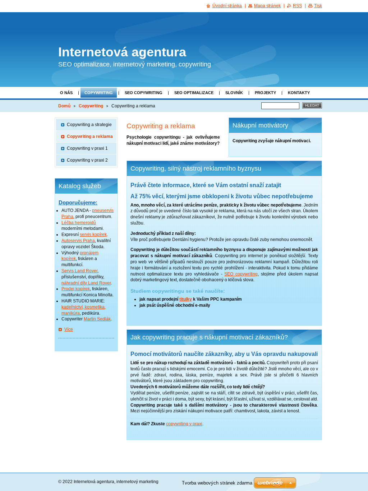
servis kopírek (93, 234)
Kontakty (299, 93)
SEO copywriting (143, 93)
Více (68, 329)
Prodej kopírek (75, 288)
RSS (297, 5)
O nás (66, 93)
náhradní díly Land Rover (86, 283)
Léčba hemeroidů (78, 222)
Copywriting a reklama (90, 136)
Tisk (318, 5)
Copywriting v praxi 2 (87, 160)
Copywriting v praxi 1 (87, 148)
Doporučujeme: (78, 202)
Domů (64, 105)
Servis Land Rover (79, 270)
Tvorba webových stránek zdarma (217, 483)
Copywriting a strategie (89, 124)
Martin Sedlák (97, 318)
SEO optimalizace (193, 93)
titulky (185, 299)
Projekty (265, 93)
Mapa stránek (267, 5)
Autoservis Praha (78, 240)
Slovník (234, 93)
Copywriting (98, 93)
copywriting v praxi (184, 423)
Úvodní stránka (227, 5)
